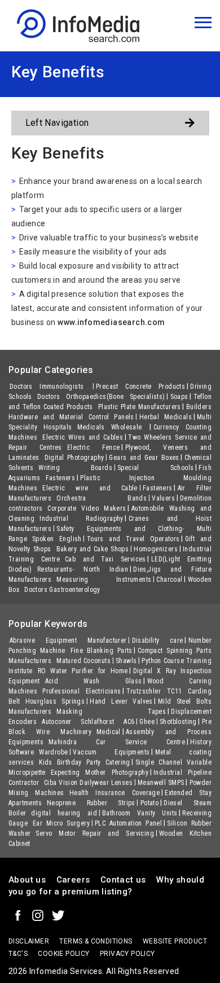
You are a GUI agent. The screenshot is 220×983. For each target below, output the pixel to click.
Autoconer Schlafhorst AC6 (88, 722)
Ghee (147, 722)
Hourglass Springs (55, 701)
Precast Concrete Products (140, 386)
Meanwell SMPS (161, 783)
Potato (149, 803)
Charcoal (169, 579)
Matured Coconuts (83, 661)
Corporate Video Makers (86, 508)
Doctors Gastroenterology (62, 590)
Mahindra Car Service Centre (117, 742)
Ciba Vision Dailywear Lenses (88, 783)
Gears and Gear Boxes (144, 458)
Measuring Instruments (103, 579)
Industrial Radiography (81, 519)
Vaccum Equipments (111, 752)
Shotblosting (178, 722)
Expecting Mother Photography (99, 772)
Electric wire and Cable (90, 488)
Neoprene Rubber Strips (91, 803)
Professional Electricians (81, 691)
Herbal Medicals (165, 417)
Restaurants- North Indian (82, 569)
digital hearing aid (64, 813)
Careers (73, 880)
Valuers (163, 498)
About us (27, 880)
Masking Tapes (111, 712)
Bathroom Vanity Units (139, 813)
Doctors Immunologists (50, 386)
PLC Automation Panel (128, 823)
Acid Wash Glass (93, 681)
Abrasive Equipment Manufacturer (68, 640)
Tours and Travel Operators (133, 539)
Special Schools (155, 468)
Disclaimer (28, 941)
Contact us (123, 880)
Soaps (179, 397)
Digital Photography (74, 458)
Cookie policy (63, 954)
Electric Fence (93, 447)
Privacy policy (127, 954)
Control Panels (111, 417)
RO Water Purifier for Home (83, 671)
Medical (108, 732)
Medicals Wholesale (112, 427)
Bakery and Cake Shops (92, 549)
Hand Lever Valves (121, 701)
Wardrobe (53, 752)
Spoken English (57, 539)
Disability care (157, 640)
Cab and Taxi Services (105, 559)
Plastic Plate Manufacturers (139, 407)
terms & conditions (95, 941)
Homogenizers (156, 549)
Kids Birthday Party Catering (84, 762)
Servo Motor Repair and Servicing (95, 833)
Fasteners (61, 478)
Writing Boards (75, 468)
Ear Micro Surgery (61, 823)
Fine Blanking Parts (102, 651)
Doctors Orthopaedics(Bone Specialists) (101, 397)
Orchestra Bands (101, 498)
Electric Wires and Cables (82, 437)
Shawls (126, 661)
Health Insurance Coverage (114, 793)
